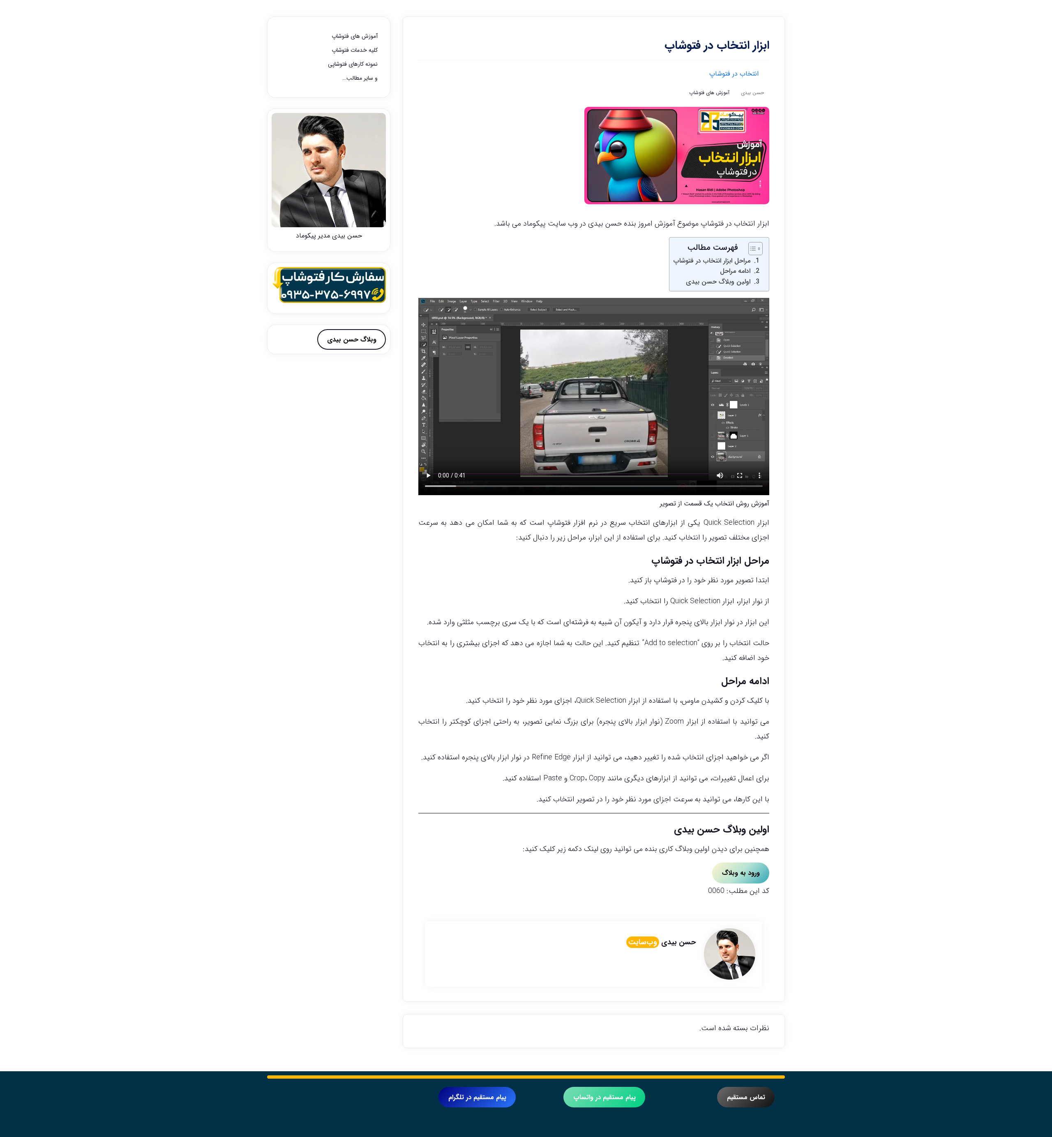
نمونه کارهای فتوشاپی (353, 64)
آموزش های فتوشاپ (709, 93)
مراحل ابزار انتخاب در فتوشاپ (712, 261)
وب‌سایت (642, 942)
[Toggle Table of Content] (751, 249)
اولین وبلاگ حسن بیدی (718, 282)
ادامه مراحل (735, 271)
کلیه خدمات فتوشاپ (355, 50)
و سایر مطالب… (360, 78)
